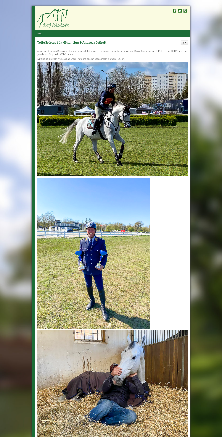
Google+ (217, 11)
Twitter (212, 11)
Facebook (206, 11)
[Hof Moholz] (21, 18)
